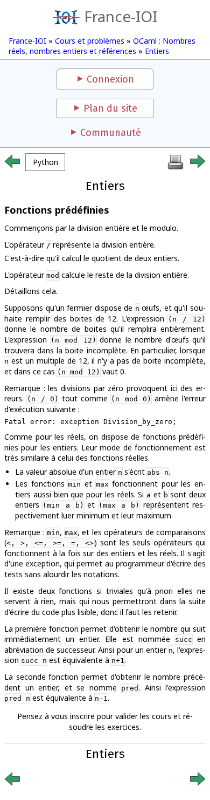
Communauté (110, 133)
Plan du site (110, 108)
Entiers (157, 51)
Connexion (110, 79)
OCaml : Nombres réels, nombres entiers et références (102, 46)
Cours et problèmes (89, 41)
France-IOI (120, 16)
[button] (45, 162)
